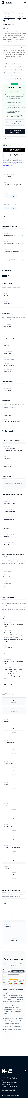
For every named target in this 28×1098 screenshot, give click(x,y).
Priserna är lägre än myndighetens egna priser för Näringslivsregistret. (13, 164)
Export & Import (7, 78)
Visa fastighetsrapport (10, 196)
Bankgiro (6, 69)
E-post (15, 66)
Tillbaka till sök (10, 12)
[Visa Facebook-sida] (7, 28)
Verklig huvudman (15, 75)
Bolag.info (9, 2)
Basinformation (7, 63)
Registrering (17, 63)
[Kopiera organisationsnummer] (13, 24)
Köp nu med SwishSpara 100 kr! (15, 131)
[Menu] (24, 2)
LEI (21, 69)
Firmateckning (7, 72)
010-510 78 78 (13, 1086)
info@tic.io (4, 1086)
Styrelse (5, 75)
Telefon (21, 66)
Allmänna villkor (14, 1095)
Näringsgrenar (7, 66)
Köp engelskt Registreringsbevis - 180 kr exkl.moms (14, 155)
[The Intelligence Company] (3, 2)
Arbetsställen (14, 69)
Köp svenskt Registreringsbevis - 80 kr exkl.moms (14, 149)
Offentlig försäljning (18, 78)
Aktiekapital (16, 72)
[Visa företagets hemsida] (4, 28)
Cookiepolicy (5, 1095)
